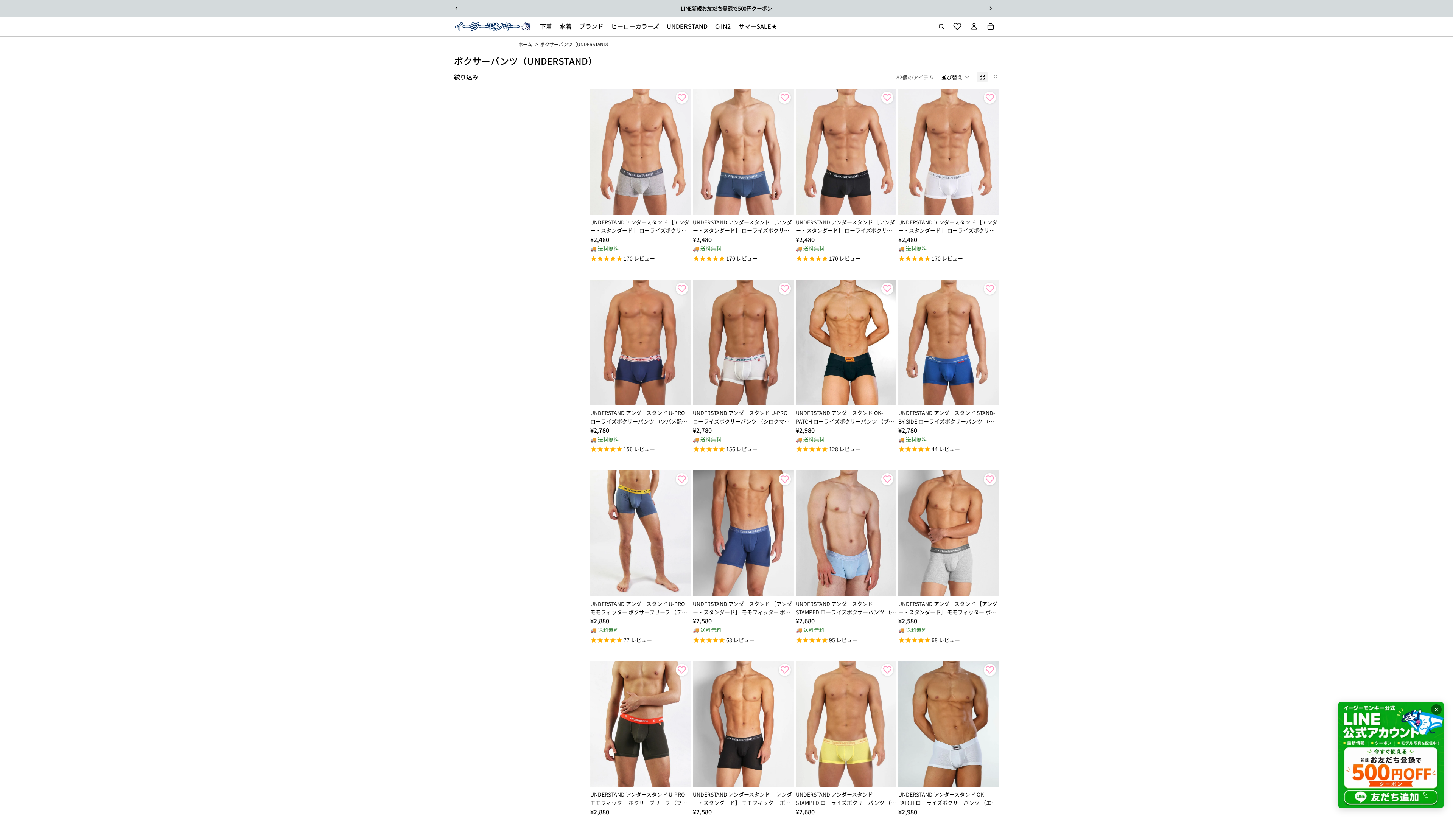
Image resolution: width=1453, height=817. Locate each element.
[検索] (941, 26)
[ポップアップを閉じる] (1436, 709)
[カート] (990, 26)
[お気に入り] (957, 26)
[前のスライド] (456, 8)
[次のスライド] (990, 8)
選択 (685, 203)
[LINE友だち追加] (1391, 755)
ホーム (525, 44)
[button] (955, 77)
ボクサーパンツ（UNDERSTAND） (575, 44)
